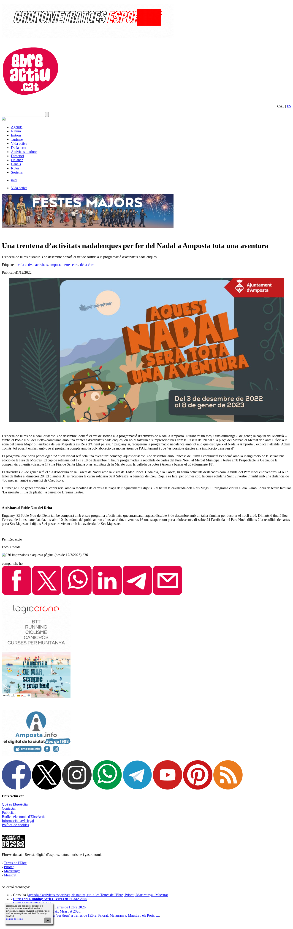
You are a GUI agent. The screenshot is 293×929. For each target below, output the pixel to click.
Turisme (17, 139)
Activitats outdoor (24, 152)
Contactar (9, 808)
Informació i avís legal (18, 821)
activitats (41, 265)
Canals (16, 164)
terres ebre (70, 265)
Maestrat (10, 875)
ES (289, 106)
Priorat (9, 867)
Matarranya (12, 871)
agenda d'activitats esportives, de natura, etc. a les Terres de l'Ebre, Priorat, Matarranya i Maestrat (98, 895)
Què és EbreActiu (15, 804)
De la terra (18, 148)
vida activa (25, 265)
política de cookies (14, 919)
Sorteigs (17, 172)
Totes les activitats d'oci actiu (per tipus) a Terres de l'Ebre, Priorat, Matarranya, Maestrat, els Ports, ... (86, 915)
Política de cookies (15, 825)
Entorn (16, 135)
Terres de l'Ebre (15, 863)
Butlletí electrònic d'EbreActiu (24, 817)
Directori (17, 156)
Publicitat (8, 812)
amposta (56, 265)
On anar (17, 160)
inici (14, 180)
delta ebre (87, 265)
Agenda (16, 127)
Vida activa (19, 143)
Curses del (50, 899)
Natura (16, 131)
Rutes (15, 168)
